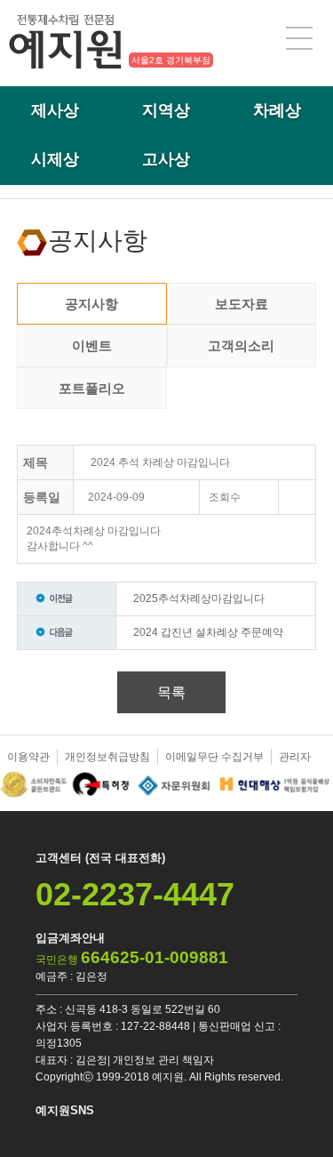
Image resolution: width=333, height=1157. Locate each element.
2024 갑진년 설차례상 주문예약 (208, 632)
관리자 (295, 757)
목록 (171, 692)
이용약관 (28, 757)
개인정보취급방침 (107, 757)
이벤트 (92, 345)
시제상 (55, 159)
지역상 (166, 110)
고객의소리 (241, 345)
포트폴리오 (92, 388)
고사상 (166, 159)
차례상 (277, 110)
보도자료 (241, 303)
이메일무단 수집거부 (214, 757)
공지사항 (91, 303)
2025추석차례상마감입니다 (199, 598)
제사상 (55, 110)
